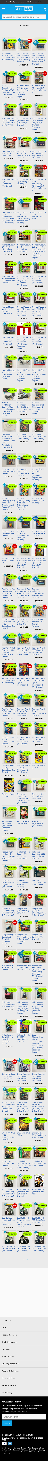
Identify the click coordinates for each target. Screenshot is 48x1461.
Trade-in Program (9, 1342)
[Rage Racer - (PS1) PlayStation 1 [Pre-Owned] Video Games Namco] (39, 871)
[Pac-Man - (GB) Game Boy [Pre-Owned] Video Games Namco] (39, 490)
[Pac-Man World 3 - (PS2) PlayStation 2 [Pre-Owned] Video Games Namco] (24, 757)
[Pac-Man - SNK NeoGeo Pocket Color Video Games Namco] (9, 550)
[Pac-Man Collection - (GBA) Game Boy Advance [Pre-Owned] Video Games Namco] (39, 580)
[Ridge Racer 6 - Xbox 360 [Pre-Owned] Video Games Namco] (9, 956)
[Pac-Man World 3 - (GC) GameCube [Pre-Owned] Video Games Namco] (9, 757)
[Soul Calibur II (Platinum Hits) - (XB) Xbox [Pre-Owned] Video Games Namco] (24, 1181)
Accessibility (7, 1392)
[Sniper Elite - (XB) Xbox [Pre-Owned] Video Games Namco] (9, 1152)
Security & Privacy (9, 1378)
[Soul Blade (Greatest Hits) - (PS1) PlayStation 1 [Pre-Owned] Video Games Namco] (24, 1152)
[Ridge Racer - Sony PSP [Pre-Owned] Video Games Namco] (39, 926)
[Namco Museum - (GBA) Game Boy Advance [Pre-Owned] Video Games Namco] (39, 142)
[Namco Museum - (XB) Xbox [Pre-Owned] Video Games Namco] (24, 171)
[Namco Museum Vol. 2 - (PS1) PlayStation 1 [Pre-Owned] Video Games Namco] (9, 298)
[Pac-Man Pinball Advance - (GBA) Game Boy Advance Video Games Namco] (39, 611)
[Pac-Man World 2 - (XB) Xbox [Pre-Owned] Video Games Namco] (39, 728)
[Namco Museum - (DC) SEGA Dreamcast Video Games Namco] (9, 142)
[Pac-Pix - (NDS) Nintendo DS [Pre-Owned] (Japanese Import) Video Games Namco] (9, 812)
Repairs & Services (9, 1335)
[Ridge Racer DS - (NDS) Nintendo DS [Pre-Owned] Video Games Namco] (24, 956)
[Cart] (43, 9)
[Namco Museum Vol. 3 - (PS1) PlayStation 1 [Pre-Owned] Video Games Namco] (9, 328)
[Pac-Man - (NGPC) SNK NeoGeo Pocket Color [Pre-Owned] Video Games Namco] (24, 522)
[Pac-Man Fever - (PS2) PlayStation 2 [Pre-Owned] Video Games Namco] (24, 611)
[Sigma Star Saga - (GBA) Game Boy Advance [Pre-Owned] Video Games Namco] (24, 1065)
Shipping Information (11, 1364)
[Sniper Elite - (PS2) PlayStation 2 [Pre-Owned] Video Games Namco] (39, 1124)
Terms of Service (9, 1385)
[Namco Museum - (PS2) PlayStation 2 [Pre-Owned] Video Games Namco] (9, 171)
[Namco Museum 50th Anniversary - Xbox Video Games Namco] (39, 203)
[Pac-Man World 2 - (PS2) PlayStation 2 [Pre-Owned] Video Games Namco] (24, 728)
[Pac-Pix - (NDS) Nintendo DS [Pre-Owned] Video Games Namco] (39, 785)
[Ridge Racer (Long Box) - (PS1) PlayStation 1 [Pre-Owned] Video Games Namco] (39, 900)
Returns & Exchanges (10, 1371)
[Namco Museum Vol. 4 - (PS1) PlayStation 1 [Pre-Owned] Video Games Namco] (39, 328)
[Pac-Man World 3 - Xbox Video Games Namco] (9, 785)
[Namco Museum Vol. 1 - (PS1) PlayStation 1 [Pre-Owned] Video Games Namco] (39, 267)
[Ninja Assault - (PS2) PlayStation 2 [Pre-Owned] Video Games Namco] (24, 425)
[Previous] (17, 1259)
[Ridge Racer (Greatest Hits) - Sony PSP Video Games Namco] (24, 900)
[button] (24, 48)
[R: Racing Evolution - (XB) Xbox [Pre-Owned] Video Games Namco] (24, 871)
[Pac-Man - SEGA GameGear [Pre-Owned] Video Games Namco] (39, 522)
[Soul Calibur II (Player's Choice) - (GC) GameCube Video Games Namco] (9, 1209)
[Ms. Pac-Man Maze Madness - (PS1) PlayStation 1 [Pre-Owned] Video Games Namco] (9, 44)
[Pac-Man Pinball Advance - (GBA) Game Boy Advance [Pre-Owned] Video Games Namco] (9, 639)
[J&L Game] (24, 9)
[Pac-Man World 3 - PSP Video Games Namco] (39, 757)
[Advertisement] (24, 1292)
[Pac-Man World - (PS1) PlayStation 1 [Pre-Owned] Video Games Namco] (9, 669)
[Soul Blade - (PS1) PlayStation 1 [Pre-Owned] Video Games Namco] (39, 1152)
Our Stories (6, 1349)
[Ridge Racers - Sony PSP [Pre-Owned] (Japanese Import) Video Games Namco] (9, 1026)
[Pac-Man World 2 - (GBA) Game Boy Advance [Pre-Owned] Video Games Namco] (24, 700)
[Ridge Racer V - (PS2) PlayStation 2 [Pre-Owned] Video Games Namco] (9, 993)
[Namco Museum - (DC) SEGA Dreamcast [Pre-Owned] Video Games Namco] (24, 142)
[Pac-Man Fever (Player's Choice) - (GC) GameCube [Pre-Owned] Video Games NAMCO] (9, 611)
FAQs (4, 1327)
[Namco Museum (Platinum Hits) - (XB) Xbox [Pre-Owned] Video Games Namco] (24, 109)
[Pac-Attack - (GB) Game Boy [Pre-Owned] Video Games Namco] (9, 460)
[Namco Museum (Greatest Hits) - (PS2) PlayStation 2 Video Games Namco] (39, 77)
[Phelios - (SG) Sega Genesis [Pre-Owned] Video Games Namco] (39, 812)
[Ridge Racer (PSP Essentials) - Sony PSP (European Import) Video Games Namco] (9, 926)
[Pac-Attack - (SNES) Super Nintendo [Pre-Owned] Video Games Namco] (24, 460)
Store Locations (8, 1356)
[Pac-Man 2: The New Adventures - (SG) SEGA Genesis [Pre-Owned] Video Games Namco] (9, 580)
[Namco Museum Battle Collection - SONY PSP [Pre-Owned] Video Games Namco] (9, 267)
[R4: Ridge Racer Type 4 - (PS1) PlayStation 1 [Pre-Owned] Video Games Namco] (24, 843)
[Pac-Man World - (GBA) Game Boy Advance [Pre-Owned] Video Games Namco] (39, 639)
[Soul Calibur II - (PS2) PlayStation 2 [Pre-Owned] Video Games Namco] (39, 1237)
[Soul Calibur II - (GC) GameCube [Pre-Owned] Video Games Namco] (39, 1209)
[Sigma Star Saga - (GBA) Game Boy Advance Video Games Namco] (9, 1065)
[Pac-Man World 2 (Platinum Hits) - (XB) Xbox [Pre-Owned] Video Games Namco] (9, 700)
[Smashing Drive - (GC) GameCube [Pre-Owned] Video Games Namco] (9, 1124)
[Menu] (4, 9)
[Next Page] (31, 1259)
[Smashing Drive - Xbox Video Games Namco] (24, 1124)
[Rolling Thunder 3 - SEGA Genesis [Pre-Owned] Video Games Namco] (24, 1026)
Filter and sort (24, 25)
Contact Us (6, 1320)
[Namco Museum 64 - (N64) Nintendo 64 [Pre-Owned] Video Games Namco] (9, 236)
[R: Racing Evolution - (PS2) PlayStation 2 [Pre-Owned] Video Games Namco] (9, 871)
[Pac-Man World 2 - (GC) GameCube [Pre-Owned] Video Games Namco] (39, 700)
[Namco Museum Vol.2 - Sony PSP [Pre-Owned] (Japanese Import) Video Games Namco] (9, 361)
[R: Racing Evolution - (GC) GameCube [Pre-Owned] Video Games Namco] (39, 843)
